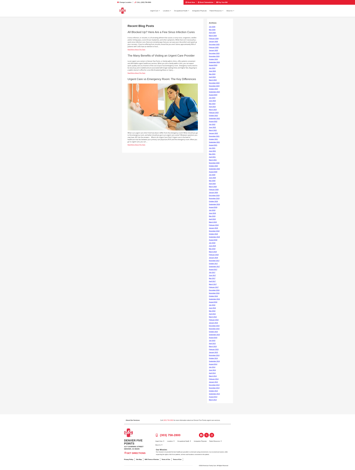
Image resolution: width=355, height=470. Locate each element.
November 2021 (214, 136)
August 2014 (213, 364)
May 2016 (212, 311)
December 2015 (214, 326)
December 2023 (214, 83)
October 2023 (213, 89)
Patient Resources (216, 11)
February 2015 (214, 349)
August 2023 (213, 95)
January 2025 (213, 50)
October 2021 (213, 139)
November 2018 (214, 231)
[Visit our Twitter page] (206, 435)
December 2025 (214, 44)
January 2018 (213, 257)
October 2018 (213, 234)
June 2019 (212, 213)
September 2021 (214, 142)
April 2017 (212, 281)
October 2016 (213, 296)
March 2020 (213, 186)
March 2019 (213, 222)
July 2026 (212, 27)
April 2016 (212, 314)
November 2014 (214, 355)
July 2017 (212, 272)
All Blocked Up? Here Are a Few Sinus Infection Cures (161, 32)
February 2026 (214, 38)
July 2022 (212, 124)
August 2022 (213, 121)
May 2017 (212, 278)
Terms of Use (166, 459)
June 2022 (212, 127)
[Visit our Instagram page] (211, 435)
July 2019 (212, 210)
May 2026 (212, 30)
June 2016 (212, 308)
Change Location (125, 2)
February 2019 (214, 225)
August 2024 (213, 65)
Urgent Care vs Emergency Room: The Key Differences (162, 79)
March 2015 (213, 346)
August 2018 (213, 240)
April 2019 (212, 219)
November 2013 (214, 388)
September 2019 (214, 204)
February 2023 (214, 112)
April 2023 (212, 107)
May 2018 (212, 249)
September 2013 (214, 394)
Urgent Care (154, 11)
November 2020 (214, 163)
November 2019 (214, 198)
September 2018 (214, 237)
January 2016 (213, 323)
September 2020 (214, 169)
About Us (229, 11)
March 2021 (213, 160)
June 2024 (212, 71)
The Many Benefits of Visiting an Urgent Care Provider (161, 55)
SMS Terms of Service (152, 459)
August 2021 (213, 145)
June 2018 (212, 246)
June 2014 (212, 370)
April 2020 (212, 183)
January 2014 (213, 382)
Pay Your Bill (222, 2)
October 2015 (213, 332)
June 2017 (212, 275)
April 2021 (212, 157)
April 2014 (212, 373)
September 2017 (214, 266)
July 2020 (212, 175)
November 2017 (214, 260)
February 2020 (214, 189)
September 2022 (214, 118)
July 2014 (212, 367)
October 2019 (213, 201)
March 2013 (213, 400)
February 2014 (214, 379)
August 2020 (213, 172)
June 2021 (212, 151)
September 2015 (214, 334)
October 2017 (213, 263)
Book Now (191, 2)
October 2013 (213, 391)
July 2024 (212, 68)
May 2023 (212, 104)
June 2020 (212, 178)
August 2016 (213, 302)
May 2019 (212, 216)
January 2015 (213, 352)
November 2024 (214, 56)
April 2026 (212, 32)
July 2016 (212, 305)
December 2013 (214, 385)
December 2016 (214, 290)
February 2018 (214, 255)
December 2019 (214, 195)
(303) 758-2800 (168, 420)
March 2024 (213, 80)
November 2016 (214, 293)
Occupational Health (180, 11)
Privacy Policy (128, 459)
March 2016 (213, 317)
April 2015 (212, 343)
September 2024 (214, 62)
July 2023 (212, 98)
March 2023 (213, 109)
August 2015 (213, 337)
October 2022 (213, 115)
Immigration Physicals (199, 11)
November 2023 (214, 86)
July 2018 (212, 243)
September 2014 (214, 361)
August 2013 (213, 397)
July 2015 (212, 340)
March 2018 (213, 252)
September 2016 (214, 299)
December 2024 (214, 53)
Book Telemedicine (206, 2)
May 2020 (212, 181)
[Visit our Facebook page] (201, 435)
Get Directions (136, 453)
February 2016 (214, 320)
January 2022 (213, 133)
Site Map (139, 459)
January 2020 (213, 192)
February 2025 (214, 47)
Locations (166, 11)
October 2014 (213, 358)
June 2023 (212, 101)
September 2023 (214, 92)
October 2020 (213, 166)
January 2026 (213, 41)
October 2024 (213, 59)
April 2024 (212, 77)
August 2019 (213, 207)
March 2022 (213, 130)
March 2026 (213, 35)
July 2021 (212, 148)
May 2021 (212, 154)
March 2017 (213, 284)
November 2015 (214, 329)
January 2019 (213, 228)
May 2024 (212, 74)
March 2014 (213, 376)
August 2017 (213, 269)
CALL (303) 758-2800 (144, 2)
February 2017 (214, 287)
